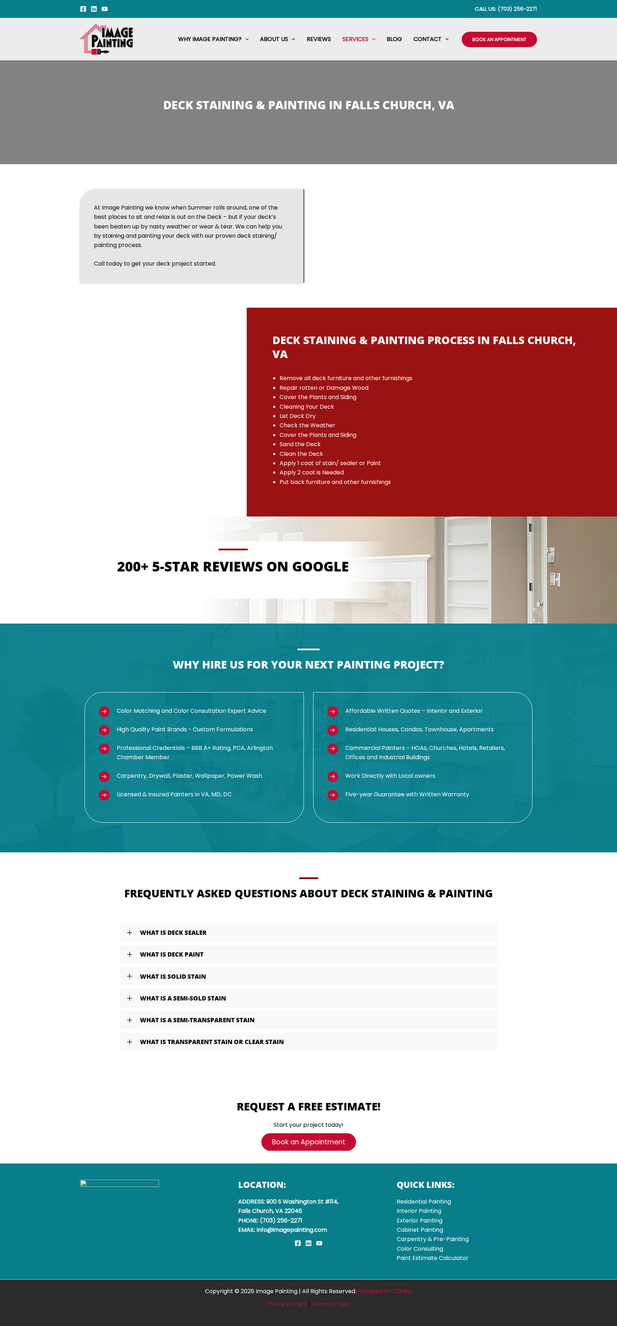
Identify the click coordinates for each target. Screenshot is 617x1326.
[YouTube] (104, 9)
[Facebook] (83, 9)
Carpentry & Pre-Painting (433, 1239)
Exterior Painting (419, 1220)
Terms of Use (330, 1304)
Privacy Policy (288, 1304)
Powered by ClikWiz (385, 1291)
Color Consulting (420, 1249)
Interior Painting (419, 1211)
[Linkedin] (94, 9)
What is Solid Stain (173, 976)
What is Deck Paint (172, 954)
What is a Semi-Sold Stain (183, 998)
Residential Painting (424, 1202)
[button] (245, 39)
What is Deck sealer (173, 932)
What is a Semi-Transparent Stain (197, 1020)
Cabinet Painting (420, 1230)
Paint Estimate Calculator (432, 1258)
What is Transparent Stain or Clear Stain (212, 1041)
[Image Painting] (107, 39)
